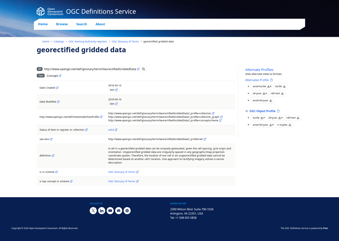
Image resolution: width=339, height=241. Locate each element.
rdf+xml (275, 93)
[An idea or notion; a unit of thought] (60, 75)
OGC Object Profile (262, 111)
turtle (278, 86)
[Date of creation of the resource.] (57, 87)
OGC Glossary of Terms (125, 41)
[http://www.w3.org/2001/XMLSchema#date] (116, 89)
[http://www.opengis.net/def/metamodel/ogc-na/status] (86, 129)
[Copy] (143, 69)
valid (111, 129)
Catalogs (59, 41)
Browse (62, 24)
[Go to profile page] (271, 80)
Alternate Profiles (259, 69)
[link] (158, 41)
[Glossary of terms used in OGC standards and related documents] (137, 172)
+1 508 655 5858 (186, 218)
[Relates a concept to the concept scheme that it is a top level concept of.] (71, 181)
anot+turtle (259, 86)
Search (81, 24)
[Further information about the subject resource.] (51, 139)
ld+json (257, 93)
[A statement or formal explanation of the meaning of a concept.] (53, 155)
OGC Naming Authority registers (88, 41)
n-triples (282, 124)
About (100, 24)
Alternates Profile (257, 80)
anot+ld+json (260, 100)
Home (43, 24)
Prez (325, 228)
